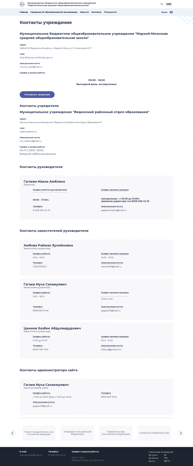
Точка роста (110, 12)
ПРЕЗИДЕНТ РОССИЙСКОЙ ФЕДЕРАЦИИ (77, 433)
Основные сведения (37, 94)
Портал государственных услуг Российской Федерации (39, 433)
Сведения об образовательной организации (53, 12)
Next (180, 433)
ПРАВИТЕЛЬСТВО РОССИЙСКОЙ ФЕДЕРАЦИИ (116, 433)
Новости (84, 12)
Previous (12, 433)
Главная (24, 12)
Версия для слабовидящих (168, 4)
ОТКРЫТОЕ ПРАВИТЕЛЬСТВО (154, 433)
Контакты (96, 12)
